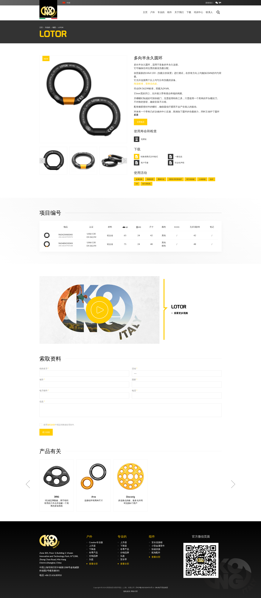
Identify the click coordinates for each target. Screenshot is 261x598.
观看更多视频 (181, 313)
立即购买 (140, 122)
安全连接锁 (157, 542)
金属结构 (139, 179)
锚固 (54, 27)
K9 (137, 184)
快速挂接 (156, 549)
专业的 (47, 27)
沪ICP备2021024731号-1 (145, 587)
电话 (134, 390)
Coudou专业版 (96, 542)
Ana (93, 496)
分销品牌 (93, 556)
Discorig (130, 496)
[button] (42, 160)
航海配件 (156, 552)
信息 (42, 401)
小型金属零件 (158, 545)
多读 (136, 114)
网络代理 (134, 591)
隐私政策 (51, 424)
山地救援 (202, 179)
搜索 (218, 12)
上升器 (92, 545)
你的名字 (44, 368)
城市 (42, 379)
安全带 (123, 559)
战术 (211, 179)
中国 (68, 3)
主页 (41, 27)
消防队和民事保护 (175, 179)
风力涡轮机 (146, 184)
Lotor (60, 27)
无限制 (143, 139)
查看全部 (93, 563)
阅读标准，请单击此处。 (146, 83)
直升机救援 (190, 179)
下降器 (92, 549)
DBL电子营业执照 (161, 587)
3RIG (56, 496)
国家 (134, 379)
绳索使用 (150, 179)
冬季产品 (93, 552)
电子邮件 (44, 390)
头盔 (91, 559)
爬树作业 (161, 179)
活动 (134, 368)
